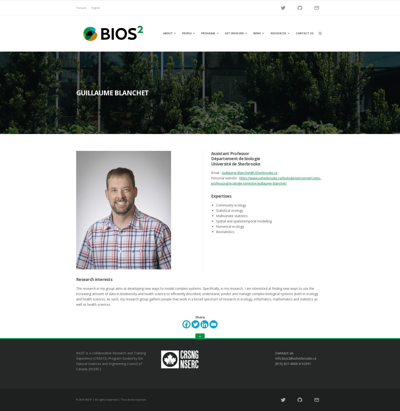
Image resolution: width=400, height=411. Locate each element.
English (95, 7)
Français (81, 7)
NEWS (257, 33)
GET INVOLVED (234, 33)
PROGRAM (208, 33)
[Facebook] (186, 324)
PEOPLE (187, 33)
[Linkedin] (204, 324)
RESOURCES (278, 33)
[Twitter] (195, 324)
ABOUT (168, 33)
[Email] (213, 324)
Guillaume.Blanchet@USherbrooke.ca (249, 173)
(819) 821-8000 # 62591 (293, 363)
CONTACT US (305, 33)
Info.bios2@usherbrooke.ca (295, 358)
